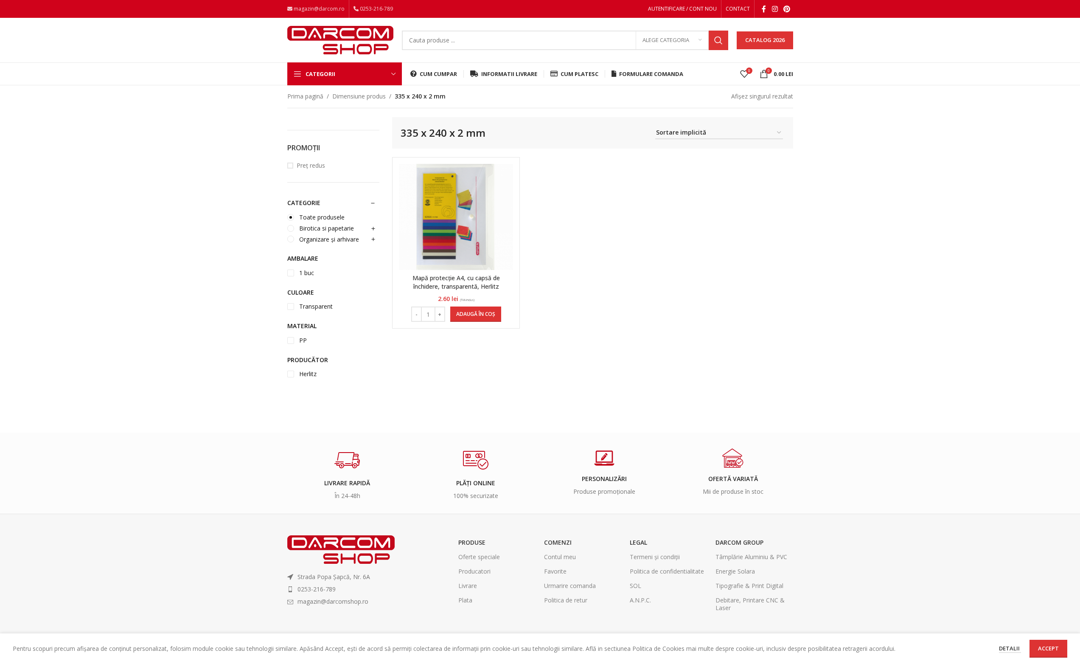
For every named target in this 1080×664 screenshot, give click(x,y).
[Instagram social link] (774, 9)
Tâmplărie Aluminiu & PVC (751, 557)
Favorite (555, 571)
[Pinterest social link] (786, 9)
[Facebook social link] (764, 9)
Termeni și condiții (655, 557)
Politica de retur (565, 600)
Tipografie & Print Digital (749, 586)
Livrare (467, 586)
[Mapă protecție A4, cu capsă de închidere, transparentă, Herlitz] (456, 217)
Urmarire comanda (570, 586)
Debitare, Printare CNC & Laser (750, 604)
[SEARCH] (718, 40)
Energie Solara (735, 571)
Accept (1048, 648)
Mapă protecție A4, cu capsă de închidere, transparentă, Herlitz (456, 282)
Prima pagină (305, 96)
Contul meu (560, 557)
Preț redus (311, 165)
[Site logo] (340, 39)
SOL (635, 586)
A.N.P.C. (640, 600)
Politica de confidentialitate (667, 571)
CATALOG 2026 (765, 40)
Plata (465, 600)
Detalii (1010, 648)
